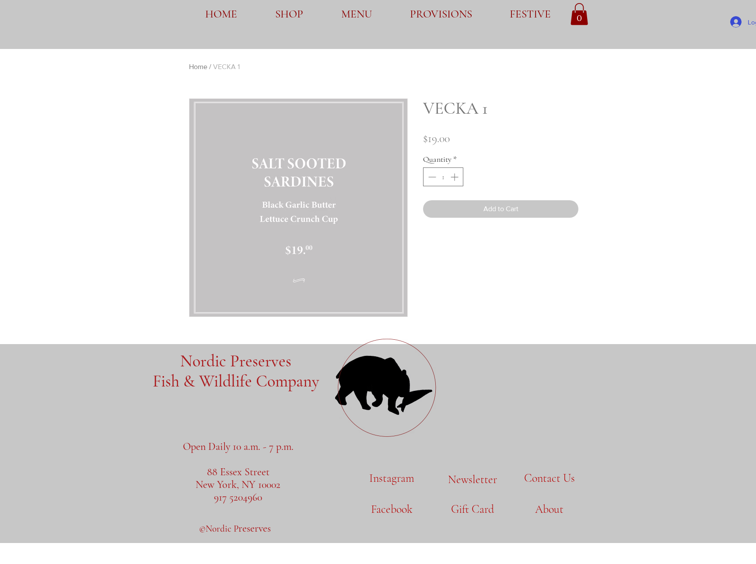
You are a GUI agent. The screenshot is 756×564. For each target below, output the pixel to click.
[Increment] (455, 177)
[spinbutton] (443, 177)
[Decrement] (431, 177)
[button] (579, 14)
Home (198, 66)
